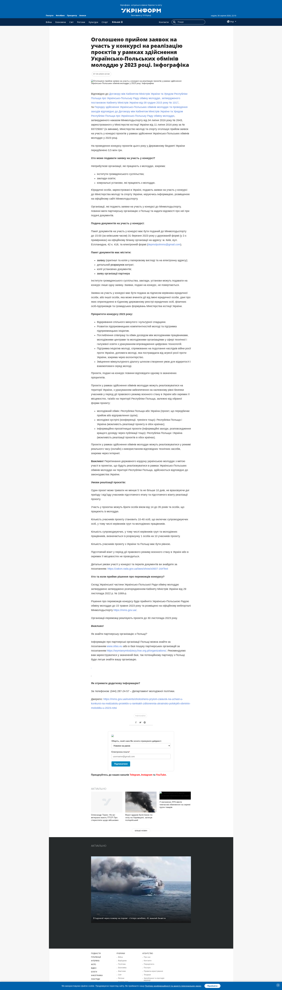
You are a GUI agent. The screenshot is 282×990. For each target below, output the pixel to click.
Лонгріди (95, 979)
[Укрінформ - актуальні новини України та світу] (141, 10)
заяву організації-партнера (113, 273)
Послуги (49, 15)
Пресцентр (72, 15)
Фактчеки (122, 971)
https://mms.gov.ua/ (125, 610)
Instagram (146, 775)
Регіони (81, 22)
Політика (122, 964)
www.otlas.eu (114, 646)
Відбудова (122, 961)
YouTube (161, 775)
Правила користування (153, 971)
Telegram (135, 775)
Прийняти (212, 986)
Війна (49, 22)
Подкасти (96, 953)
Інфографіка (140, 716)
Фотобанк (60, 15)
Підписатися (121, 764)
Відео (93, 968)
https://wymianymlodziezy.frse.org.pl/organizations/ (136, 650)
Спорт (105, 22)
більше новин (141, 831)
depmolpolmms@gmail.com (164, 244)
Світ (71, 22)
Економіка (60, 22)
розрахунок (117, 264)
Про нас (147, 957)
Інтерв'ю (95, 961)
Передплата (149, 964)
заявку (101, 260)
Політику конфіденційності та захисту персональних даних (173, 986)
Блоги (94, 972)
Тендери (147, 975)
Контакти (164, 22)
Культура (93, 22)
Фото (93, 964)
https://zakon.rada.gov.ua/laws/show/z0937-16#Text (138, 568)
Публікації (96, 957)
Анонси (82, 15)
